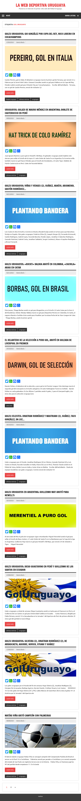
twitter (40, 796)
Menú (8, 16)
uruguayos (35, 99)
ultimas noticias (24, 99)
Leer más (10, 93)
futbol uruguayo (11, 99)
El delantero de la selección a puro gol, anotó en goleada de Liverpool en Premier (38, 341)
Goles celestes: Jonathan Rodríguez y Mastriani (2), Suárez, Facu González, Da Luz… (40, 417)
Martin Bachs (20, 42)
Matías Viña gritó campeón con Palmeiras (28, 715)
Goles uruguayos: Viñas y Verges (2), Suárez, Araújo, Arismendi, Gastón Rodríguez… (39, 187)
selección (9, 405)
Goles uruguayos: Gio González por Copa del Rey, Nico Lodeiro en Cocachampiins (40, 35)
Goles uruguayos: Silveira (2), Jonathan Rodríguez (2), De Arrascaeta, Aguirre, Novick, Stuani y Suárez (36, 642)
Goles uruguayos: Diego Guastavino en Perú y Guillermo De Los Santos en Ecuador (39, 568)
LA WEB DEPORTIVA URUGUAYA (40, 5)
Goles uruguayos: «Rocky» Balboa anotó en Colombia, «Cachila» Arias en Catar (40, 265)
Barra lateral (70, 16)
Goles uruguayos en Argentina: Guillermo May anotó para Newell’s (37, 493)
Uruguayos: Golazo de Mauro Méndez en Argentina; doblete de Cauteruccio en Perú (38, 111)
